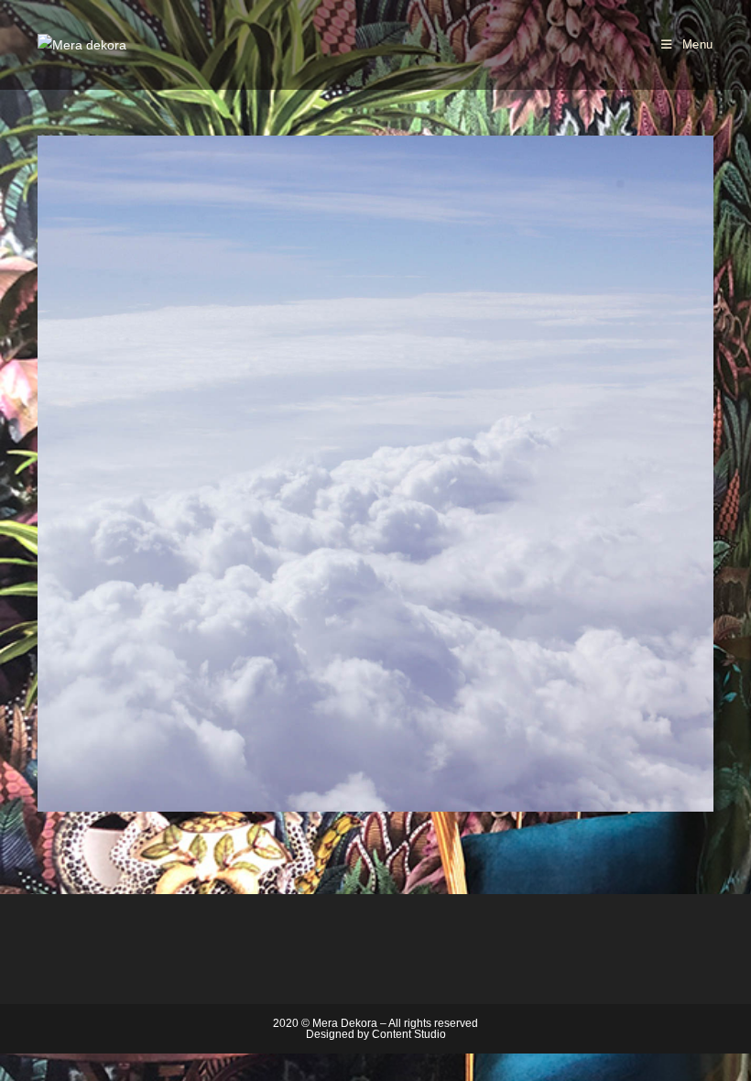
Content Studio (409, 1034)
